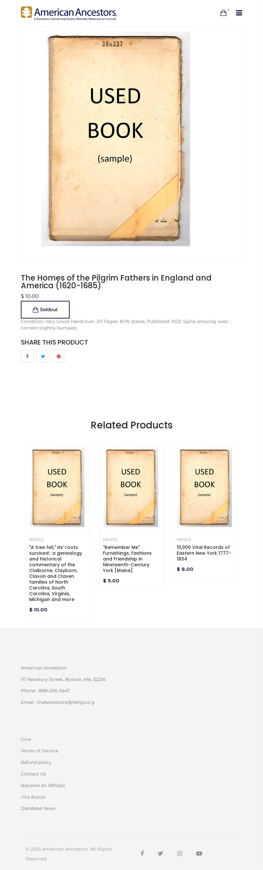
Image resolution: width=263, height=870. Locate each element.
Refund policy (36, 762)
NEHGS (36, 540)
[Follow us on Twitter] (43, 356)
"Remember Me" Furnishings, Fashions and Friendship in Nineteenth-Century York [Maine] (127, 558)
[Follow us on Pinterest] (58, 356)
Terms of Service (39, 751)
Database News (38, 808)
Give (26, 739)
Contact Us (33, 774)
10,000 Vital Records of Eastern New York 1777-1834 (204, 553)
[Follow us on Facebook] (27, 356)
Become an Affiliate (43, 785)
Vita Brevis (33, 797)
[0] (223, 13)
